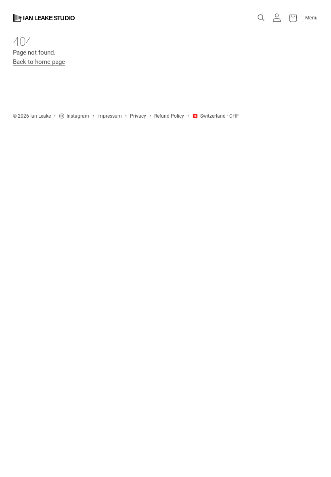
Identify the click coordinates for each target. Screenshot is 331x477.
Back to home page (39, 61)
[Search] (261, 17)
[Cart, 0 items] (293, 18)
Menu (311, 18)
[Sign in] (276, 17)
